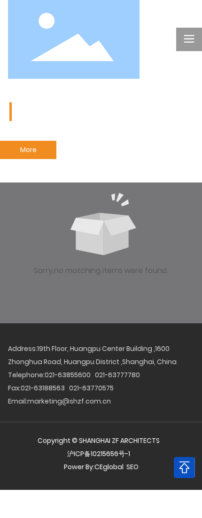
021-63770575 (91, 388)
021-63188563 (43, 388)
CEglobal (109, 467)
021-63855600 (68, 375)
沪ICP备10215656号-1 (98, 453)
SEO (132, 467)
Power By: (79, 467)
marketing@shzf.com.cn (69, 401)
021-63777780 (117, 375)
